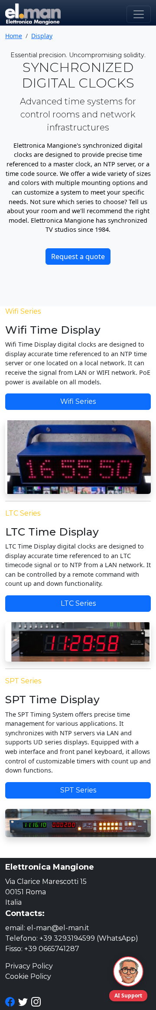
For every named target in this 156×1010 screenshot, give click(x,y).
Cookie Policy (28, 976)
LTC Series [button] (78, 603)
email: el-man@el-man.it (47, 928)
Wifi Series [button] (78, 401)
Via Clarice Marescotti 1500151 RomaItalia (46, 891)
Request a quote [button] (78, 256)
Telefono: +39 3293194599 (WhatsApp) (71, 938)
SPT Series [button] (78, 790)
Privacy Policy (29, 966)
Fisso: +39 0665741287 (42, 949)
